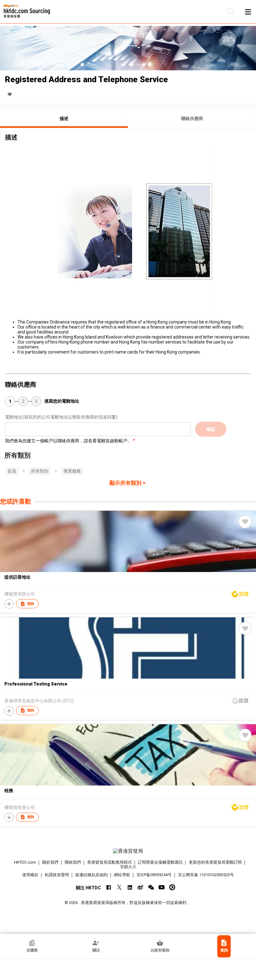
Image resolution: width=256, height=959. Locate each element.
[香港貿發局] (128, 851)
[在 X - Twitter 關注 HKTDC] (119, 887)
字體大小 (128, 867)
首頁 (11, 471)
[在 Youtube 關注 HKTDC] (162, 887)
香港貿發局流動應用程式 (109, 862)
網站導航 (122, 874)
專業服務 (72, 471)
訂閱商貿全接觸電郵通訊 (160, 862)
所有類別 (39, 471)
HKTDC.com (25, 862)
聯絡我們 (73, 862)
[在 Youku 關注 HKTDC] (172, 887)
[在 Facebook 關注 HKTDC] (108, 887)
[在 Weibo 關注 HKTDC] (140, 887)
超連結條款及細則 (91, 874)
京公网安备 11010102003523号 (206, 874)
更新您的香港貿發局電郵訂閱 (215, 862)
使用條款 (30, 874)
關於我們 (50, 862)
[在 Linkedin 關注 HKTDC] (130, 887)
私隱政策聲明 (57, 874)
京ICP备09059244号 (154, 874)
